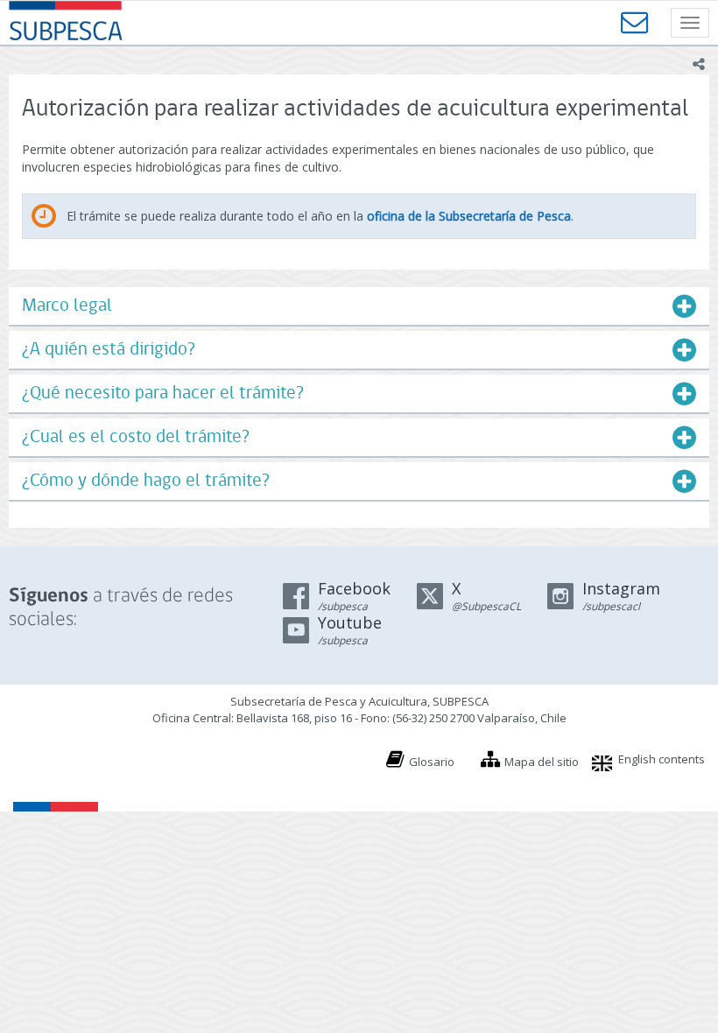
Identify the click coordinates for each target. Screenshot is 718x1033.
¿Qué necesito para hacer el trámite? (163, 393)
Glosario (431, 761)
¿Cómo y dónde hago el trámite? (146, 481)
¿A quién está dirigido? (108, 350)
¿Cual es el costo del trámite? (136, 437)
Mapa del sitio (541, 761)
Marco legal (67, 306)
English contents (661, 759)
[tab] (359, 306)
